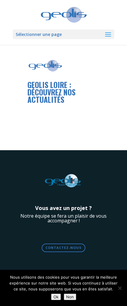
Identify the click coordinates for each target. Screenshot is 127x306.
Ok (55, 297)
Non (70, 297)
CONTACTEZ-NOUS (63, 247)
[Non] (120, 288)
